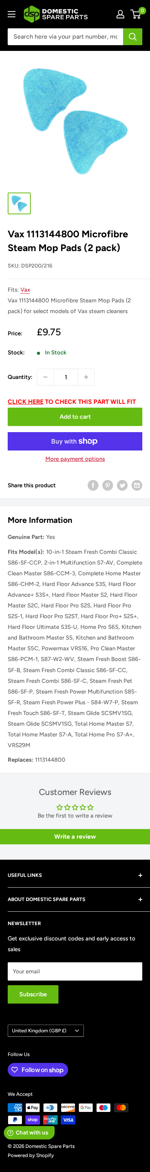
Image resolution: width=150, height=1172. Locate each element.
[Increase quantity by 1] (86, 377)
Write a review (75, 836)
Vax (25, 289)
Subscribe (33, 994)
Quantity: (20, 377)
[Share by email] (137, 485)
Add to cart (75, 416)
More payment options (75, 458)
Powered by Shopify (31, 1155)
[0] (136, 14)
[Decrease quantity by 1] (45, 377)
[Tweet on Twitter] (122, 485)
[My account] (120, 14)
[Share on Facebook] (93, 485)
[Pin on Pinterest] (107, 485)
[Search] (132, 36)
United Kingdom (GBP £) (39, 1030)
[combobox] (65, 36)
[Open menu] (11, 14)
